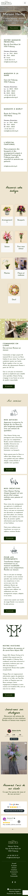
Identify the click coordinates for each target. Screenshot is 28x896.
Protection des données (14, 893)
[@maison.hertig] (9, 731)
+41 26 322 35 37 (9, 60)
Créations (14, 870)
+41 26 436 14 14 (9, 129)
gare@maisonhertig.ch (11, 97)
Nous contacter (14, 28)
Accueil (14, 863)
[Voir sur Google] (4, 819)
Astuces (14, 868)
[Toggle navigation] (25, 3)
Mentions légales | (15, 891)
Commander (14, 876)
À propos (14, 865)
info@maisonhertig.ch (10, 62)
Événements (14, 872)
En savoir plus (8, 386)
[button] (19, 821)
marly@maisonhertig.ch (11, 131)
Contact (14, 874)
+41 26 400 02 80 (9, 95)
